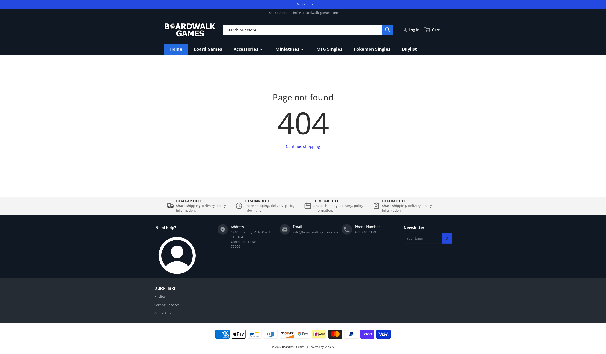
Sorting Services (167, 305)
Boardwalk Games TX (295, 347)
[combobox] (308, 30)
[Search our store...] (387, 30)
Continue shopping (303, 146)
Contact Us (162, 313)
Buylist (159, 296)
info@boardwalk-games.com (315, 12)
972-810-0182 (278, 12)
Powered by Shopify (321, 347)
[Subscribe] (447, 238)
